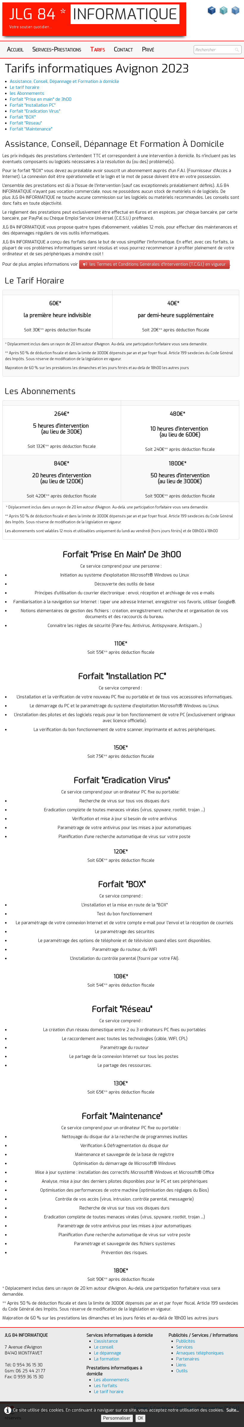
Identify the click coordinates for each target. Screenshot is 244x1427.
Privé (148, 49)
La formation (106, 1359)
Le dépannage (107, 1353)
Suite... (232, 1410)
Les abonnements (111, 1380)
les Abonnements (27, 93)
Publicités (185, 1341)
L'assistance (106, 1341)
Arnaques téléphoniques (200, 1353)
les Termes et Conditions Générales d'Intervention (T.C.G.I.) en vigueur (158, 264)
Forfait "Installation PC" (33, 105)
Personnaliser (117, 1418)
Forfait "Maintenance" (31, 129)
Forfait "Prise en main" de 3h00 (40, 99)
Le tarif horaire (24, 87)
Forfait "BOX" (23, 117)
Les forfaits (105, 1386)
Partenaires (187, 1359)
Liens (181, 1365)
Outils (182, 1371)
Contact (123, 49)
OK (140, 1418)
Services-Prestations (56, 49)
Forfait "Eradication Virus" (35, 111)
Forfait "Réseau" (26, 123)
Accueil (15, 49)
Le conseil (103, 1347)
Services (184, 1347)
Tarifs (97, 49)
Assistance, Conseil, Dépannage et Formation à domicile (64, 81)
